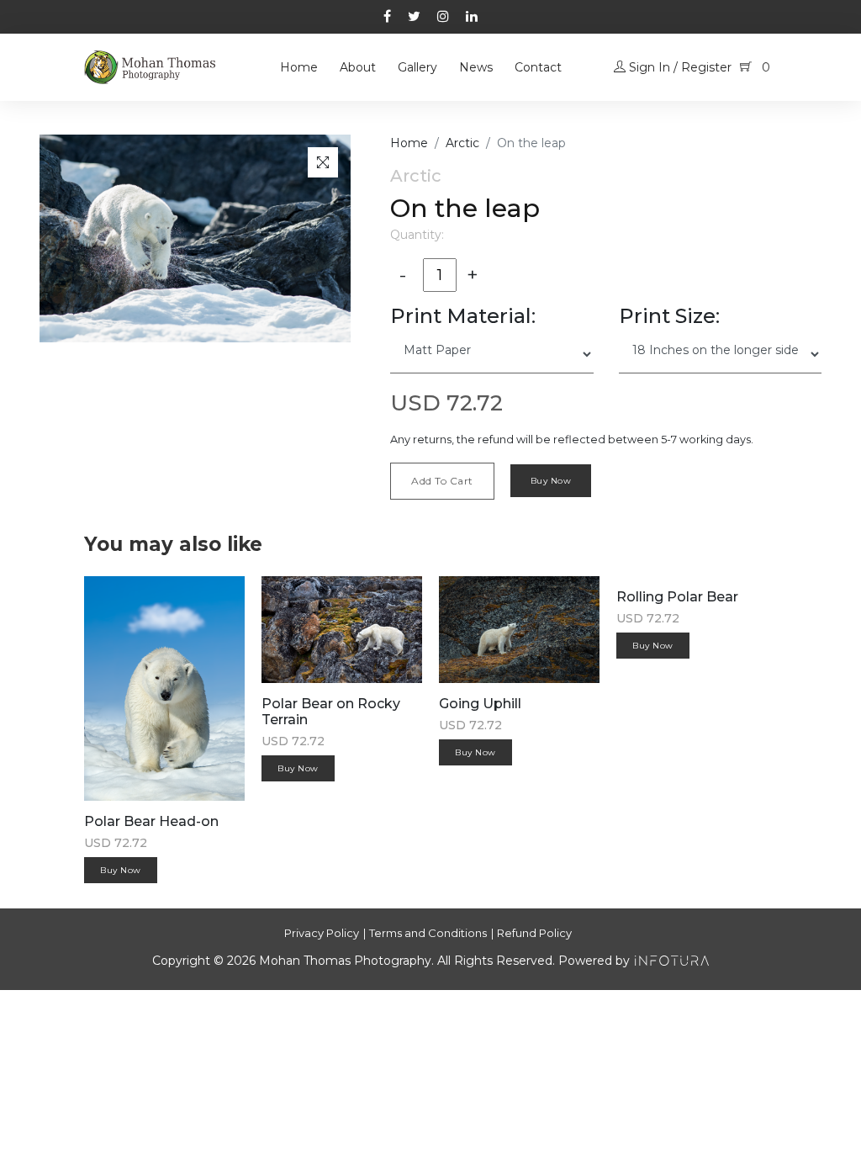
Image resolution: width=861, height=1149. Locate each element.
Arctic (462, 143)
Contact (538, 67)
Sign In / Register (679, 67)
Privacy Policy (321, 933)
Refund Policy (534, 933)
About (358, 67)
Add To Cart (442, 480)
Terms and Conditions (428, 933)
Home (299, 67)
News (476, 67)
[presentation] (726, 525)
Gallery (417, 67)
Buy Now (551, 480)
